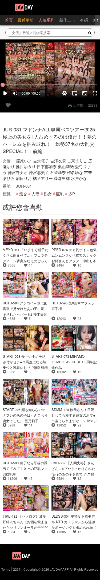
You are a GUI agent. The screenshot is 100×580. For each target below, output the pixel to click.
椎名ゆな (75, 172)
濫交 (23, 193)
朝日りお (24, 178)
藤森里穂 (62, 178)
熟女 (48, 193)
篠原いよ (24, 160)
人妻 (35, 193)
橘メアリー (43, 178)
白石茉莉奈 (56, 172)
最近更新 (26, 20)
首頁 (9, 20)
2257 (17, 569)
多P (71, 193)
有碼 (84, 20)
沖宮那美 (37, 172)
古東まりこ (77, 160)
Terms (5, 569)
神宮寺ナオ (18, 172)
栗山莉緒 (66, 166)
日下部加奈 (47, 166)
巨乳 (60, 193)
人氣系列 (46, 20)
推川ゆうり (26, 166)
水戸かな (79, 178)
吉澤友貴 (58, 160)
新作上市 (67, 20)
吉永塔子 (41, 160)
